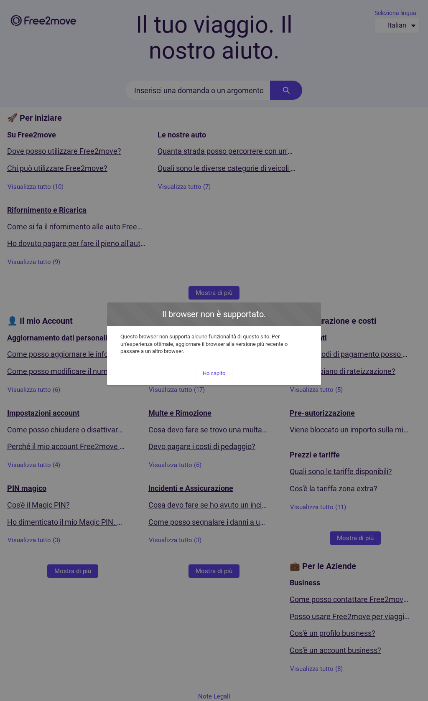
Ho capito (214, 373)
